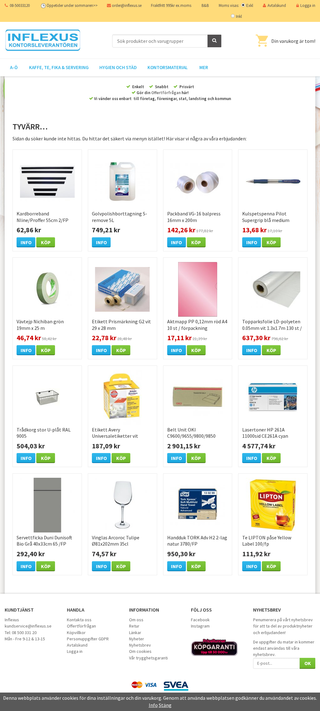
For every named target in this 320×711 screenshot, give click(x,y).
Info (26, 242)
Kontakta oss (79, 620)
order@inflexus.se (127, 5)
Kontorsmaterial (168, 67)
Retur (134, 626)
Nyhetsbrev (140, 645)
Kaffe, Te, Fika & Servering (59, 67)
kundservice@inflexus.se (28, 626)
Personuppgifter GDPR (88, 639)
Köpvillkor (76, 632)
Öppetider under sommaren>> (72, 5)
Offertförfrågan (166, 92)
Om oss (136, 620)
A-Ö (14, 67)
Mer (203, 67)
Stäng (165, 705)
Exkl (249, 5)
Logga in (307, 5)
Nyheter (136, 639)
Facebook (200, 620)
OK (307, 663)
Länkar (135, 632)
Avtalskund (277, 5)
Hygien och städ (118, 67)
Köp (46, 242)
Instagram (200, 626)
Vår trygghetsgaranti (148, 658)
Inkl (239, 16)
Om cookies (140, 651)
